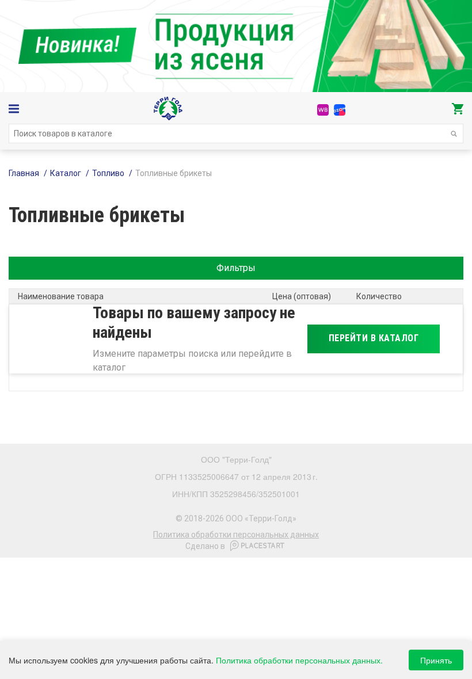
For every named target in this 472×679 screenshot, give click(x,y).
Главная (24, 173)
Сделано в (205, 546)
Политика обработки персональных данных (236, 534)
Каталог (65, 173)
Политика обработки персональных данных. (299, 660)
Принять (436, 660)
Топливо (108, 173)
